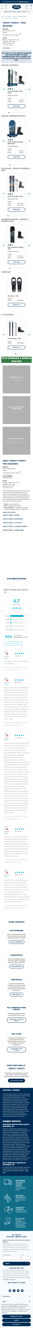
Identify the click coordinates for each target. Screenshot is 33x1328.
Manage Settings (16, 1316)
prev (3, 89)
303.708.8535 (7, 477)
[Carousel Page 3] (12, 112)
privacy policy (13, 1306)
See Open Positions (16, 1080)
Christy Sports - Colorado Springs (15, 526)
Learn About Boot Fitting (16, 1049)
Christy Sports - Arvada (11, 515)
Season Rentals (16, 966)
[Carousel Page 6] (17, 112)
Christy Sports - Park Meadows (10, 18)
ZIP (22, 1255)
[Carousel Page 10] (24, 112)
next (29, 89)
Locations (8, 16)
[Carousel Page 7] (19, 164)
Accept (16, 1320)
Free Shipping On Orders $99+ (15, 1)
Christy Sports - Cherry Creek (13, 530)
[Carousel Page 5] (15, 112)
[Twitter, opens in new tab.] (22, 1291)
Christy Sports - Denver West (13, 519)
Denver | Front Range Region (20, 16)
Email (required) (6, 1255)
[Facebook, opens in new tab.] (14, 1291)
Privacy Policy (12, 1279)
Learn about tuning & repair (16, 1020)
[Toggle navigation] (2, 6)
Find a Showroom (16, 942)
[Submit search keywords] (27, 10)
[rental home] (6, 6)
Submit (7, 1263)
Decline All (16, 1324)
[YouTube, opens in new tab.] (18, 1291)
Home (2, 16)
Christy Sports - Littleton (12, 522)
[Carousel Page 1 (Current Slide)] (8, 112)
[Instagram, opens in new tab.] (10, 1291)
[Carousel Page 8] (20, 112)
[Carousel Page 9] (22, 112)
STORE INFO (6, 48)
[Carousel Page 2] (10, 112)
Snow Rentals (16, 994)
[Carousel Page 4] (14, 164)
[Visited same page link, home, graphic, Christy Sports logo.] (16, 6)
